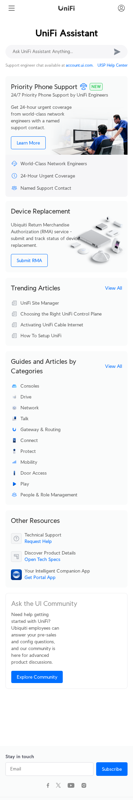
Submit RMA (29, 260)
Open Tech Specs (42, 559)
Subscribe (112, 769)
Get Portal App (40, 577)
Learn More (28, 143)
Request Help (38, 541)
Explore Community (37, 677)
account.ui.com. (80, 65)
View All (113, 288)
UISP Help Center (113, 65)
